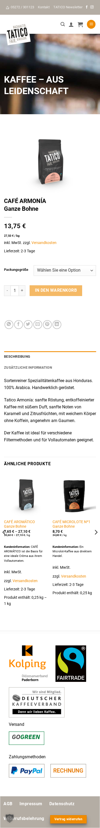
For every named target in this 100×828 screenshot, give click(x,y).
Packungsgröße (16, 270)
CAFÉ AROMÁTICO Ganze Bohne (19, 524)
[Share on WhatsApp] (9, 324)
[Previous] (4, 543)
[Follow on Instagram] (92, 7)
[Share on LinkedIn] (57, 324)
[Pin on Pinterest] (47, 324)
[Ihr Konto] (71, 24)
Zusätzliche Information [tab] (28, 367)
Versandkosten (44, 243)
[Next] (96, 543)
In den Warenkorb (56, 290)
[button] (63, 24)
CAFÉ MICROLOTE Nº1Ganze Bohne (71, 524)
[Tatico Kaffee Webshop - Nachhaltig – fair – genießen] (17, 34)
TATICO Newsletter (67, 7)
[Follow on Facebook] (86, 7)
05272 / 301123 (22, 7)
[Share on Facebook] (18, 324)
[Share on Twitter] (28, 324)
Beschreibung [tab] (17, 356)
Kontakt (44, 7)
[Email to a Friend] (37, 324)
